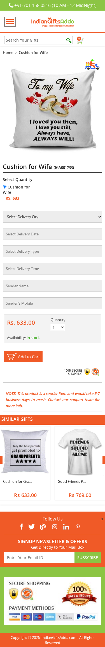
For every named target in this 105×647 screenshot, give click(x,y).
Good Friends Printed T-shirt (81, 481)
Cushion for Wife (16, 189)
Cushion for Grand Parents (25, 481)
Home (8, 52)
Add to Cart (29, 356)
